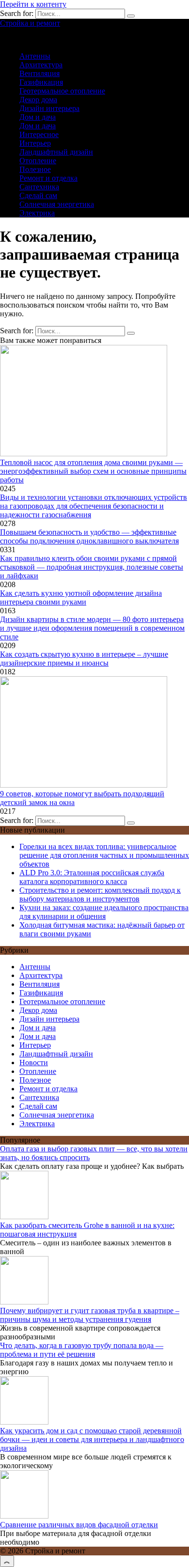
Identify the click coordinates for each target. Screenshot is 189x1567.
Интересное (39, 134)
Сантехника (39, 187)
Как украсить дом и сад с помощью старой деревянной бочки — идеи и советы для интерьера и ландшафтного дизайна (92, 1439)
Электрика (37, 213)
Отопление (37, 160)
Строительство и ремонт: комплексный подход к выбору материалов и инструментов (100, 894)
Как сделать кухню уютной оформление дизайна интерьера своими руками (81, 597)
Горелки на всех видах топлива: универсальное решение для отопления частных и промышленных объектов (104, 855)
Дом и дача (37, 117)
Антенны (34, 56)
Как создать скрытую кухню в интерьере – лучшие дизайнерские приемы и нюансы (84, 658)
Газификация (41, 82)
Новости (33, 1062)
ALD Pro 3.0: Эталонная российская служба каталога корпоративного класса (91, 877)
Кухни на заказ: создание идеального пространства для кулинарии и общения (104, 911)
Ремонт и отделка (48, 178)
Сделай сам (38, 195)
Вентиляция (39, 73)
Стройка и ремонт (30, 23)
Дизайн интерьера (49, 108)
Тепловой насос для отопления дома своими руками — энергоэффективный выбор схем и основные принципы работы (93, 471)
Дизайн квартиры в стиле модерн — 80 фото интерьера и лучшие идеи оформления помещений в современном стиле (92, 628)
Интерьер (35, 143)
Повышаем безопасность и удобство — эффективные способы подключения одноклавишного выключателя (89, 536)
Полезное (35, 169)
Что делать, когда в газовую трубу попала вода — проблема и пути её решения (81, 1349)
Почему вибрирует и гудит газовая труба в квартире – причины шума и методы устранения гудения (89, 1314)
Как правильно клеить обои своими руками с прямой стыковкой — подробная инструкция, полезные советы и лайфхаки (91, 567)
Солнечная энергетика (56, 204)
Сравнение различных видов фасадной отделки (79, 1524)
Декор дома (38, 99)
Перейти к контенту (33, 4)
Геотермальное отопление (62, 91)
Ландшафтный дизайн (56, 152)
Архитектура (41, 65)
